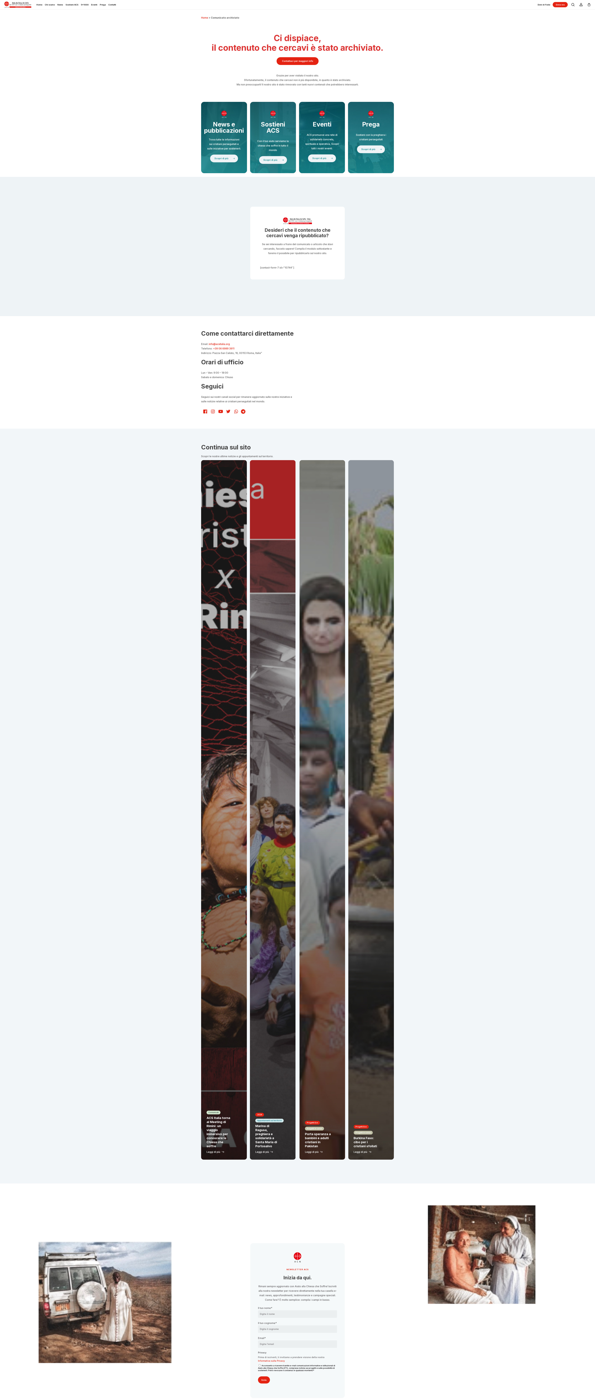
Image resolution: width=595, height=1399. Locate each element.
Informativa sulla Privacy (271, 1360)
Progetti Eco (312, 1122)
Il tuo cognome (267, 1323)
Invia (264, 1380)
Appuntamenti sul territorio (269, 1120)
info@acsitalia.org (219, 344)
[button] (298, 61)
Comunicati (213, 1112)
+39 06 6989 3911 (223, 348)
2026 (259, 1114)
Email (262, 1338)
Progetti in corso (314, 1128)
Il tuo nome (265, 1308)
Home (204, 17)
